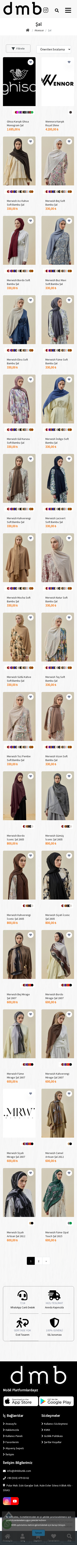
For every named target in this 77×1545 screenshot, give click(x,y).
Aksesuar (39, 30)
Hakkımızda (12, 1430)
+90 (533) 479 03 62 (18, 1478)
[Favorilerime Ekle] (31, 62)
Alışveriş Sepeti (15, 1448)
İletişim (10, 1454)
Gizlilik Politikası (53, 1436)
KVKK (47, 1430)
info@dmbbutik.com (19, 1471)
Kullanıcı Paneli (14, 1436)
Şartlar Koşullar (53, 1442)
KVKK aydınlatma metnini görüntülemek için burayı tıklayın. (38, 1525)
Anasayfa (11, 1423)
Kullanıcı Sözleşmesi (56, 1423)
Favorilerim (12, 1442)
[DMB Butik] (28, 30)
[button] (68, 10)
